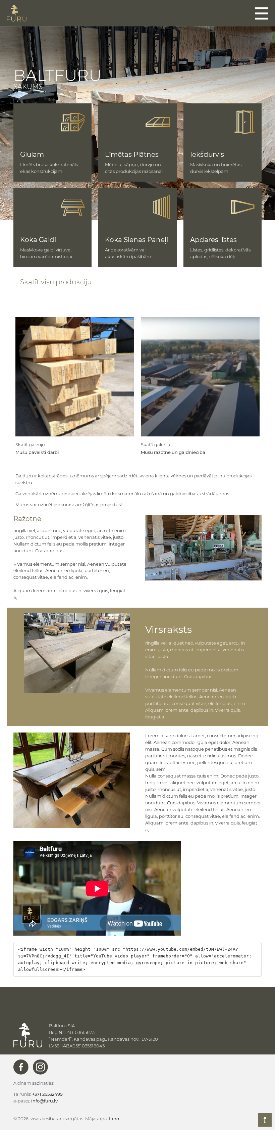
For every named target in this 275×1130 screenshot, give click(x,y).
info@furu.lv (44, 1100)
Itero (114, 1118)
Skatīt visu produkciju (56, 282)
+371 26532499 (47, 1094)
